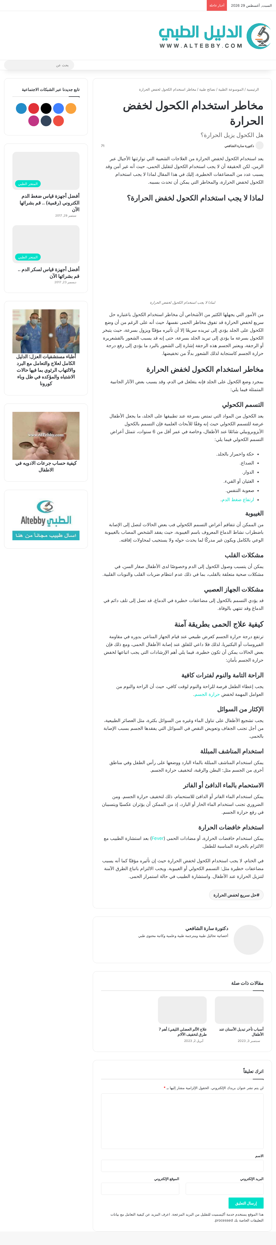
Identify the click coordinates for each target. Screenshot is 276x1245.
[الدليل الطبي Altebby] (213, 35)
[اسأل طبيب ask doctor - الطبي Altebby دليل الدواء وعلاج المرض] (46, 519)
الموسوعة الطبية (231, 89)
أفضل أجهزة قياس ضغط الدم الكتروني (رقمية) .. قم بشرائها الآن (50, 202)
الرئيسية (253, 89)
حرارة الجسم (208, 694)
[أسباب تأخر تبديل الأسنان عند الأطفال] (239, 1010)
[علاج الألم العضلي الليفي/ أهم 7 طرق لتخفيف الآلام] (182, 1010)
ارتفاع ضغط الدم (238, 499)
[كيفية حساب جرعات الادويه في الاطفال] (46, 436)
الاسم (259, 1156)
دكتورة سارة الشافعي (239, 146)
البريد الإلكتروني (252, 1178)
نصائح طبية (207, 89)
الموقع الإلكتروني (166, 1178)
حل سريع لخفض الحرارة (235, 895)
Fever (158, 838)
